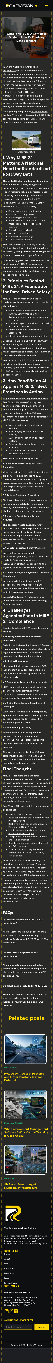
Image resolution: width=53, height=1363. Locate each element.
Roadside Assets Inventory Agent (25, 524)
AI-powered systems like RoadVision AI (23, 752)
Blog (6, 1263)
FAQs (6, 1278)
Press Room (9, 1273)
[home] (22, 5)
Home (7, 1254)
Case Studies (10, 1268)
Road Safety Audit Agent (21, 833)
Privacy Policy (10, 1283)
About (7, 1259)
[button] (47, 5)
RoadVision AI (10, 806)
